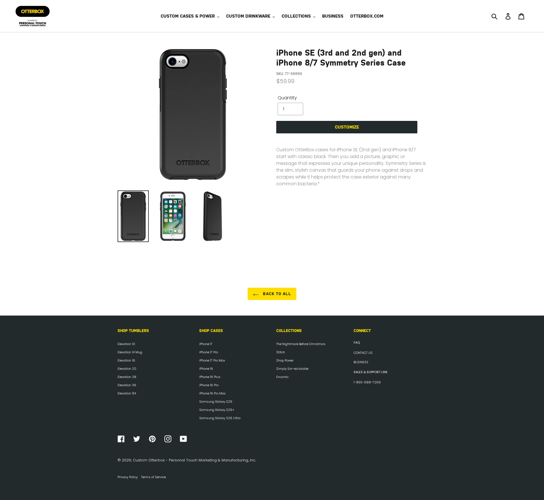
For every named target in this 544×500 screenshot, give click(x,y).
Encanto (282, 377)
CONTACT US (363, 352)
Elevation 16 (126, 360)
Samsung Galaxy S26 (215, 401)
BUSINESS (361, 362)
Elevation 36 (127, 385)
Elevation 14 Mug (130, 352)
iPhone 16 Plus (209, 377)
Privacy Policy (128, 477)
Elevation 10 (126, 344)
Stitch (280, 352)
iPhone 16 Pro (208, 385)
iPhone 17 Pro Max (212, 360)
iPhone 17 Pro (208, 352)
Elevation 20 (127, 368)
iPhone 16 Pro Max (212, 393)
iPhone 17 (205, 344)
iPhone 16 (206, 368)
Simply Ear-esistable (292, 368)
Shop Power (285, 360)
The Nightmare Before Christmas (301, 344)
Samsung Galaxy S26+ (216, 409)
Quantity (287, 97)
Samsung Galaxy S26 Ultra (220, 418)
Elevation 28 (127, 377)
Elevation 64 (127, 393)
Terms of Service (153, 477)
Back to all (276, 293)
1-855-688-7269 (367, 382)
